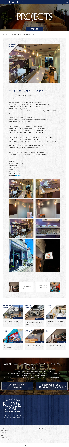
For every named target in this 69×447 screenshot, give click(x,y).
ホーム (2, 428)
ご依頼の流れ (4, 432)
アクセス (36, 435)
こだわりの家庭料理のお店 (54, 346)
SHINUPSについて (38, 428)
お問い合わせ (4, 437)
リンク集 (36, 437)
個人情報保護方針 (38, 439)
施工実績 (36, 430)
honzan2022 (18, 175)
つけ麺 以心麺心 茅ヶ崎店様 (33, 346)
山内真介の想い (4, 430)
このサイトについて (5, 439)
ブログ (36, 432)
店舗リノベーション (18, 317)
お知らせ (3, 435)
